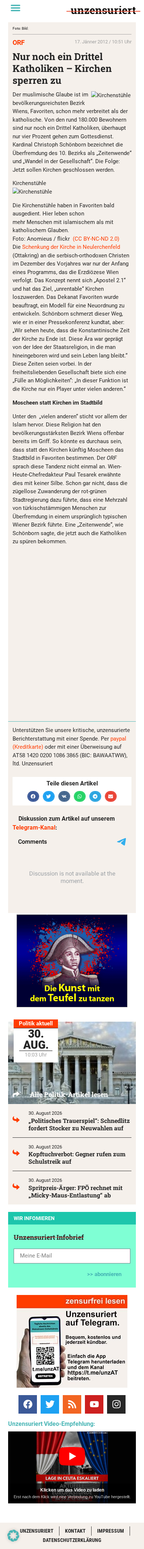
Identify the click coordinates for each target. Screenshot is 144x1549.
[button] (15, 8)
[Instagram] (116, 1404)
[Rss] (72, 1404)
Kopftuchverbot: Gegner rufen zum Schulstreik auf (77, 1157)
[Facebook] (27, 1404)
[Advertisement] (72, 631)
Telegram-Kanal (34, 827)
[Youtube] (94, 1404)
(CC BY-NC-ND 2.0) (95, 238)
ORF (19, 42)
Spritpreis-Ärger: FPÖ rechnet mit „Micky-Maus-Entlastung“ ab (75, 1191)
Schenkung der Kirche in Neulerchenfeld (71, 247)
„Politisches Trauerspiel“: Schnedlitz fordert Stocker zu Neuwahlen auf (79, 1124)
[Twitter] (50, 1404)
